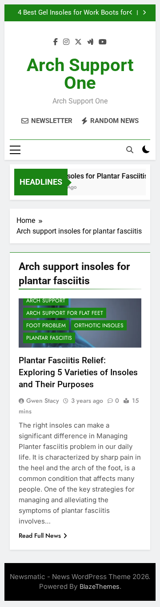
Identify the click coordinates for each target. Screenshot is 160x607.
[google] (90, 42)
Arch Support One (80, 74)
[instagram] (66, 42)
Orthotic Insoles (99, 325)
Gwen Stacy (42, 400)
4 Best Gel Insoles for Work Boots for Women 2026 (73, 12)
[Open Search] (129, 149)
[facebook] (55, 42)
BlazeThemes (100, 586)
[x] (78, 42)
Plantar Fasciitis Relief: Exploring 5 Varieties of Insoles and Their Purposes (78, 372)
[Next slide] (144, 12)
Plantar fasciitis (49, 338)
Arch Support (45, 301)
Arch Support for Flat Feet (64, 313)
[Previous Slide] (131, 12)
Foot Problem (46, 325)
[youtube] (102, 42)
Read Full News (40, 535)
